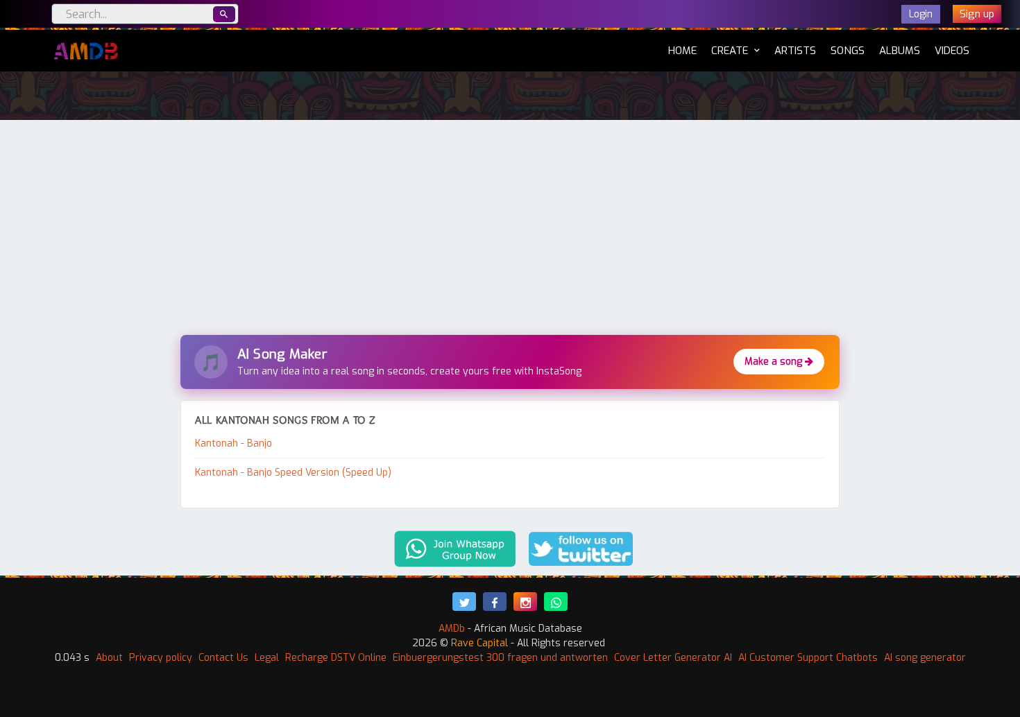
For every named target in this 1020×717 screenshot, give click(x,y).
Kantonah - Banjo (233, 443)
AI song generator (925, 657)
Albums (899, 51)
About (109, 657)
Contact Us (223, 657)
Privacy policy (160, 657)
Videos (952, 51)
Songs (848, 51)
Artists (795, 51)
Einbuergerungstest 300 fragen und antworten (500, 657)
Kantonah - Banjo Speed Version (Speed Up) (293, 472)
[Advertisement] (510, 231)
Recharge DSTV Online (335, 657)
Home (682, 50)
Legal (267, 657)
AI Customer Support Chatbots (808, 657)
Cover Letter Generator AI (673, 657)
